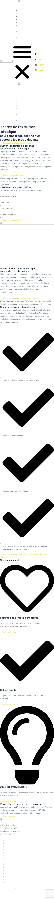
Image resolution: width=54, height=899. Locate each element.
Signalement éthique (34, 891)
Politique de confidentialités (11, 891)
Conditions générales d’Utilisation (30, 888)
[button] (22, 62)
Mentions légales (7, 888)
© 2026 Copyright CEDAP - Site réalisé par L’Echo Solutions (25, 897)
